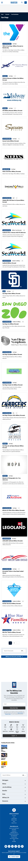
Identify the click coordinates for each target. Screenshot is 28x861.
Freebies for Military (16, 260)
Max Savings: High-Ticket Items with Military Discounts (4, 750)
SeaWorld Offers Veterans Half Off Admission (14, 232)
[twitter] (15, 846)
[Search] (22, 2)
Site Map (14, 841)
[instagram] (12, 846)
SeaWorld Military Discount (9, 263)
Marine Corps (14, 820)
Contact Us (14, 831)
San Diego (15, 43)
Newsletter (14, 829)
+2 (22, 601)
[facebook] (9, 846)
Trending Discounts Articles (7, 742)
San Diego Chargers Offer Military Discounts (13, 415)
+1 (15, 76)
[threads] (22, 846)
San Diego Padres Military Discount (11, 293)
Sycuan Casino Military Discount (10, 141)
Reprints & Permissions (14, 834)
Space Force (14, 822)
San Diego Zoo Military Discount (10, 324)
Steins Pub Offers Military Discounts (11, 171)
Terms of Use (20, 712)
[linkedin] (19, 846)
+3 (22, 260)
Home (2, 14)
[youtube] (5, 846)
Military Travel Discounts (17, 230)
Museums (5, 76)
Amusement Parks (6, 230)
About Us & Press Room (14, 828)
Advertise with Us (14, 832)
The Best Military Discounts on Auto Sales (3, 759)
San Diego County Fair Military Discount (12, 385)
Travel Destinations (14, 14)
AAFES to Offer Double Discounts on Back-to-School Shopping (4, 767)
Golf (13, 198)
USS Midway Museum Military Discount (12, 110)
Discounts (7, 14)
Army (14, 817)
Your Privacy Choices (14, 838)
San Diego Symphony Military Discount (12, 354)
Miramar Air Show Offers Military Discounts (13, 510)
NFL (13, 413)
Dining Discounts (6, 169)
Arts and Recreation (7, 43)
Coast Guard (14, 818)
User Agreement (14, 835)
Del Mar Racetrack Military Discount (11, 603)
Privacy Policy (8, 714)
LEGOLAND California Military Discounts (12, 541)
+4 (22, 630)
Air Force (14, 815)
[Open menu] (2, 2)
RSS (14, 839)
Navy (14, 821)
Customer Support (15, 856)
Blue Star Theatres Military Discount (11, 632)
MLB (4, 291)
